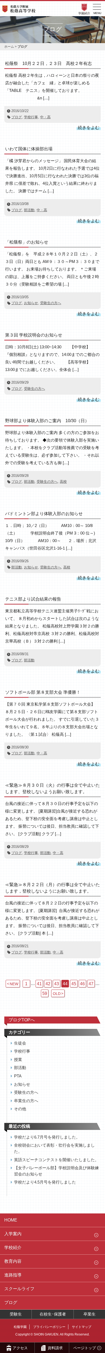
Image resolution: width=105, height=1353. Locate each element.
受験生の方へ (50, 303)
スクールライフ (19, 1288)
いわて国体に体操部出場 (28, 149)
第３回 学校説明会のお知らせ (33, 335)
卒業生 (89, 1314)
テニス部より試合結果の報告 (33, 599)
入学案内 (13, 1233)
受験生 (16, 1314)
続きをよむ (88, 127)
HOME (10, 1220)
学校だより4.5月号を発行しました (45, 1182)
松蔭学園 (20, 1327)
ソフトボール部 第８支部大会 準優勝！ (42, 692)
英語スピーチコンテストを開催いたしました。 (56, 1159)
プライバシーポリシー (49, 1327)
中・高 (45, 117)
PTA (18, 1076)
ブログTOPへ (22, 1020)
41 (39, 983)
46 (82, 983)
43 (56, 983)
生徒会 (20, 1043)
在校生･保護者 (53, 1314)
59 (44, 993)
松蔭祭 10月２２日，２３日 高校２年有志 (48, 63)
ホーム (9, 46)
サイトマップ (81, 1327)
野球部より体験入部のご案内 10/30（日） (47, 420)
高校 (63, 482)
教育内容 (13, 1261)
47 (91, 983)
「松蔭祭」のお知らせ (26, 242)
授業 (18, 1059)
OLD (57, 993)
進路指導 (13, 1275)
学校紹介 (13, 1247)
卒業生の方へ (26, 1100)
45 (73, 983)
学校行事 (31, 117)
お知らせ (31, 303)
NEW (14, 984)
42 (48, 983)
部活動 (29, 210)
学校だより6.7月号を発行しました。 (47, 1137)
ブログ (16, 117)
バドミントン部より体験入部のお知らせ (44, 513)
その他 (20, 1108)
